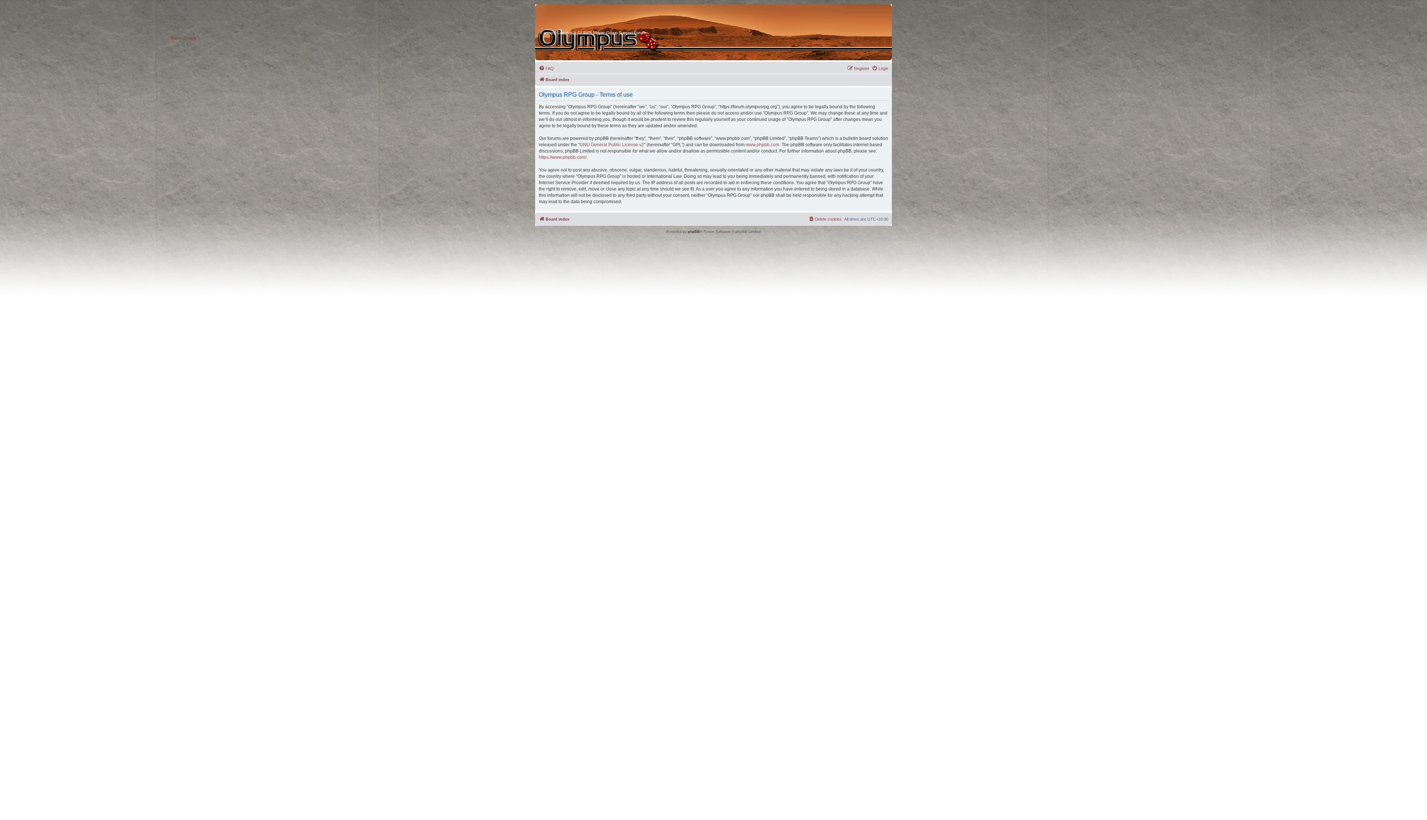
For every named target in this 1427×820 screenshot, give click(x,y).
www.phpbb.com (762, 144)
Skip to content (182, 38)
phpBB (694, 232)
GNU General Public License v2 (612, 144)
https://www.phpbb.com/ (562, 157)
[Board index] (569, 18)
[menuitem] (546, 68)
